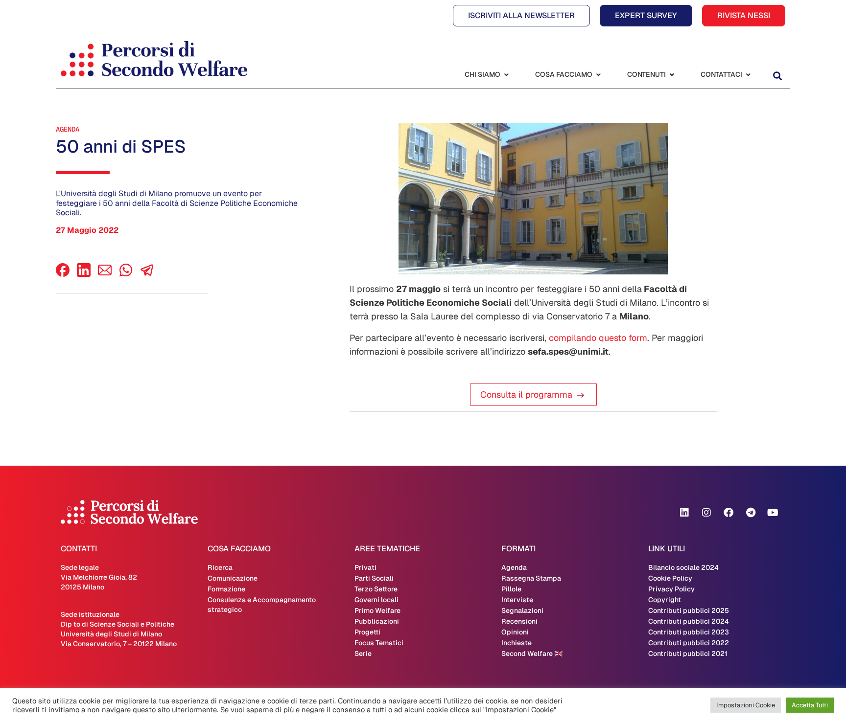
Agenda (67, 129)
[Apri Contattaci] (748, 74)
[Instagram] (706, 512)
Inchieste (516, 642)
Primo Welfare (377, 610)
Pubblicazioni (376, 621)
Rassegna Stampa (531, 578)
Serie (363, 653)
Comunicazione (233, 578)
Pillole (511, 589)
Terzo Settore (376, 589)
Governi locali (376, 599)
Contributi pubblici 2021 (688, 653)
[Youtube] (772, 512)
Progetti (367, 632)
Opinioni (515, 632)
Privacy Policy (671, 589)
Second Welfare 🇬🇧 (532, 653)
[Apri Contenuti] (671, 74)
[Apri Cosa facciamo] (598, 74)
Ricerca (220, 567)
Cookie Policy (670, 578)
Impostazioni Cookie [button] (745, 705)
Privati (365, 567)
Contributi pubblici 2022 (688, 642)
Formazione (226, 589)
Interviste (517, 599)
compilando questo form (598, 337)
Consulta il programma (526, 394)
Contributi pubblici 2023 (688, 632)
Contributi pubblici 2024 (688, 621)
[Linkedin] (684, 512)
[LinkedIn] (84, 274)
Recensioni (519, 621)
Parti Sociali (374, 578)
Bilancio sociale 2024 (683, 567)
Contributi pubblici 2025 (688, 610)
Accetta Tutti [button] (810, 705)
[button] (777, 76)
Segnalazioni (522, 610)
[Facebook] (63, 274)
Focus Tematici (378, 642)
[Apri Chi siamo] (506, 74)
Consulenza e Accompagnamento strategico (262, 604)
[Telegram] (750, 512)
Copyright (664, 599)
